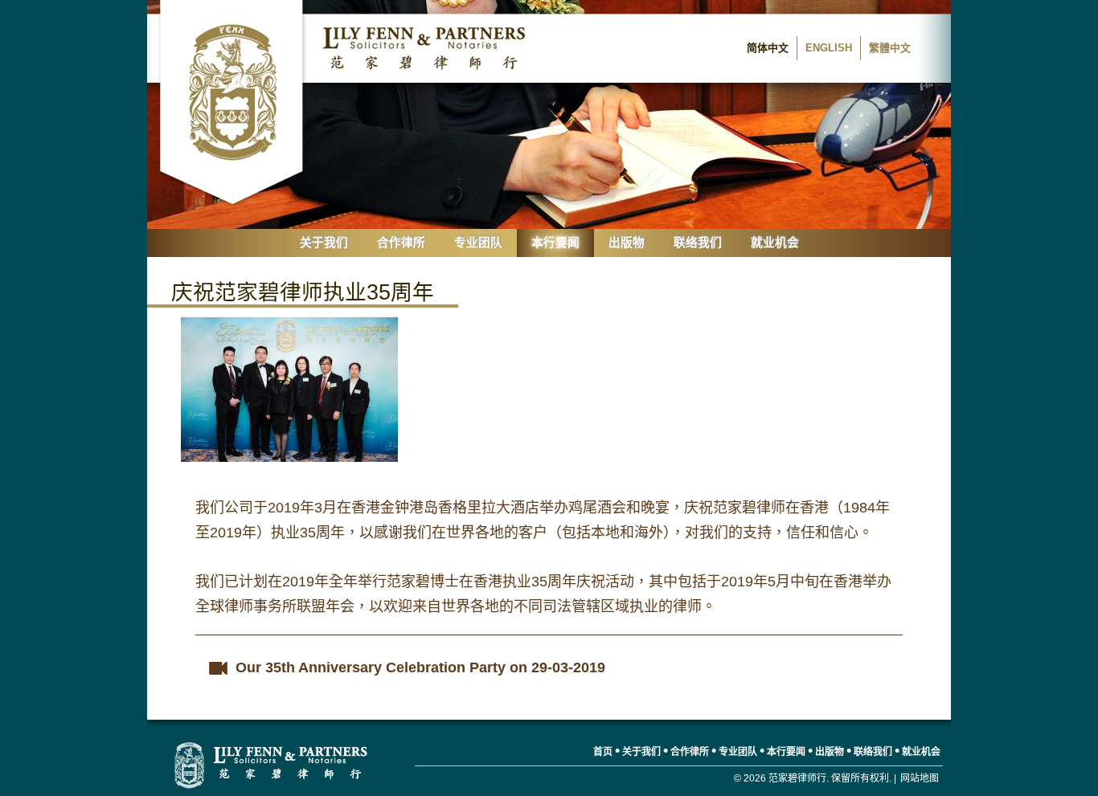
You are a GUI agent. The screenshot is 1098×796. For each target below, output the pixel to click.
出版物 (626, 242)
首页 (603, 751)
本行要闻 (555, 242)
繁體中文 (890, 48)
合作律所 (401, 242)
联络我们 (698, 242)
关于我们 (324, 242)
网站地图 (919, 778)
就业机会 (775, 242)
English (828, 48)
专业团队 (478, 242)
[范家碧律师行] (271, 764)
